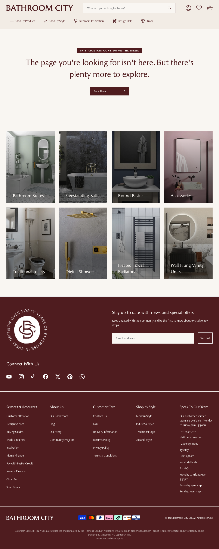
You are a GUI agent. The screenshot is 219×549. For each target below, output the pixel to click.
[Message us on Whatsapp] (82, 376)
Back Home (100, 91)
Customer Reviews (17, 416)
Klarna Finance (15, 455)
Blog (52, 424)
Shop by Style (57, 21)
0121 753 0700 (187, 431)
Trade (150, 21)
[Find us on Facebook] (45, 376)
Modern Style (144, 416)
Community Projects (62, 440)
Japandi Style (144, 440)
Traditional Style (145, 432)
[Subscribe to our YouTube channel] (8, 376)
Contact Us (100, 416)
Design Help (125, 21)
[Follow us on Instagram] (21, 376)
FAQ (95, 424)
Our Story (55, 432)
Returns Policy (101, 440)
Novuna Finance (15, 471)
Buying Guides (15, 432)
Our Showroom (59, 416)
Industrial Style (145, 424)
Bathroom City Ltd (182, 518)
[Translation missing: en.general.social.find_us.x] (57, 376)
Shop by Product (25, 21)
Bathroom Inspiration (91, 21)
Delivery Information (105, 432)
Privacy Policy (101, 447)
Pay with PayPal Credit (19, 463)
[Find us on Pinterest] (69, 376)
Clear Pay (12, 479)
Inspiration (12, 447)
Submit (205, 338)
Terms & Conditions (105, 455)
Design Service (15, 424)
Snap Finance (14, 487)
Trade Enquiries (15, 440)
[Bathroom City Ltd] (39, 8)
